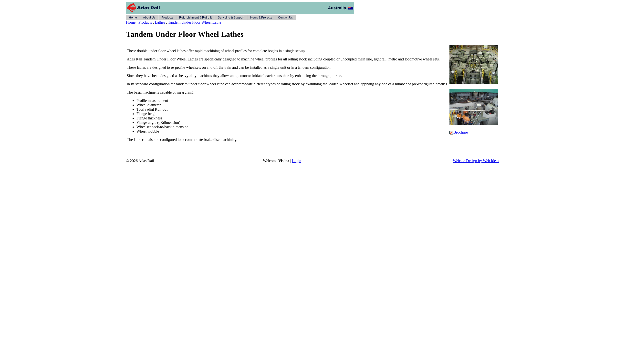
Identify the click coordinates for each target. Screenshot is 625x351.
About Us (149, 17)
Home (133, 17)
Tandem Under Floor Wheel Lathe (194, 22)
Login (296, 161)
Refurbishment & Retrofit (195, 17)
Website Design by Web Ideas (476, 161)
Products (167, 17)
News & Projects (261, 17)
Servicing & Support (231, 17)
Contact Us (285, 17)
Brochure (460, 132)
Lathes (160, 22)
